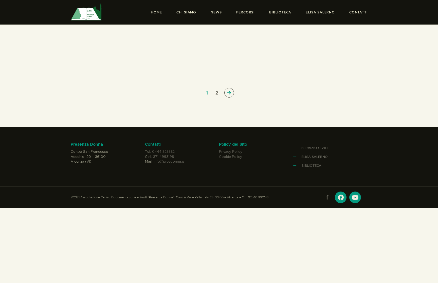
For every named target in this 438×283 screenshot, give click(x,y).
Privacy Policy (230, 151)
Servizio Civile (315, 148)
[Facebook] (340, 197)
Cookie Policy (230, 156)
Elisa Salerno (314, 157)
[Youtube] (355, 197)
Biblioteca (311, 165)
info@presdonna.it (169, 161)
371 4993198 (163, 156)
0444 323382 (163, 151)
